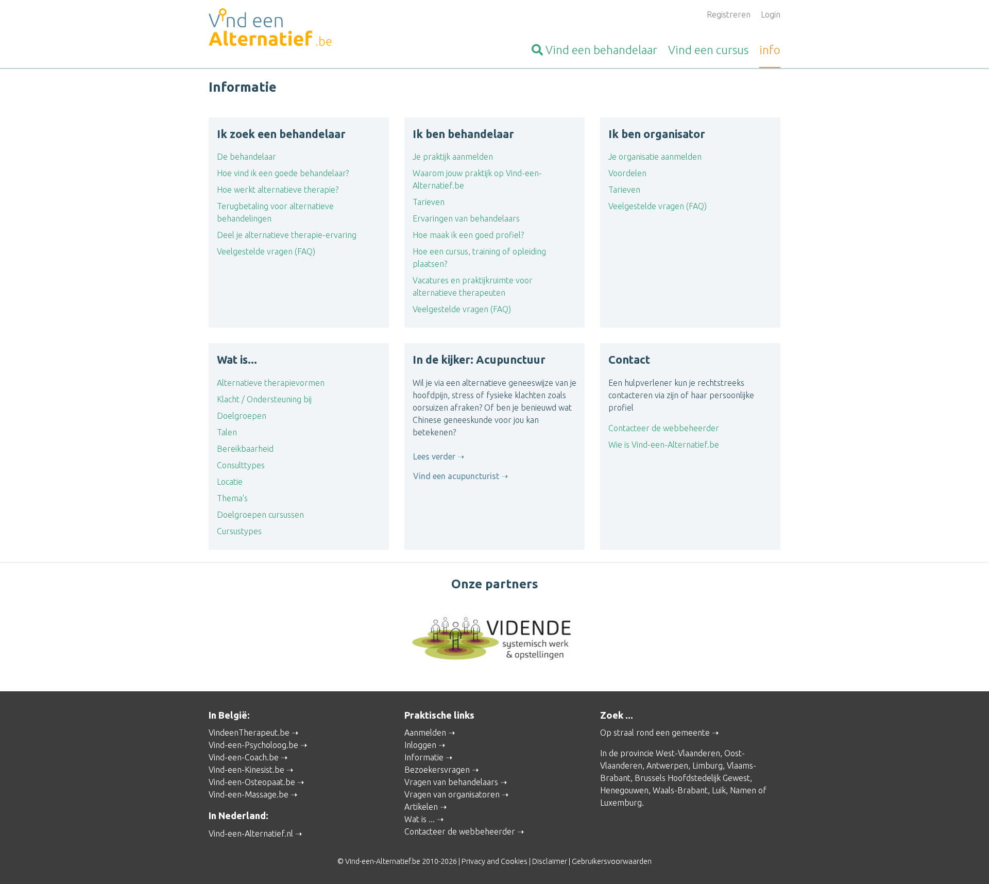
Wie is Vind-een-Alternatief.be (663, 444)
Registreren (729, 14)
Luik (719, 790)
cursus (708, 49)
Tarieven (429, 202)
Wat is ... (419, 819)
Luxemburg (621, 802)
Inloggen (420, 745)
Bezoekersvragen (437, 769)
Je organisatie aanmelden (655, 156)
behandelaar (601, 49)
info (769, 49)
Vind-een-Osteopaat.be (252, 782)
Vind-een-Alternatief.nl (251, 833)
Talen (227, 432)
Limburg (707, 765)
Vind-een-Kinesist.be (246, 769)
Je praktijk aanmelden (453, 156)
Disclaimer (549, 861)
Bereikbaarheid (245, 448)
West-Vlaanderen (688, 753)
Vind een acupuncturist (456, 476)
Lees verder (434, 456)
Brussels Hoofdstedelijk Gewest (692, 778)
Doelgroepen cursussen (260, 514)
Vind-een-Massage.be (248, 794)
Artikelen (421, 806)
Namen (743, 790)
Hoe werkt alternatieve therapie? (277, 189)
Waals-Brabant (680, 790)
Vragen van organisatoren (452, 794)
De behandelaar (246, 156)
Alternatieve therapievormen (271, 382)
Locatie (230, 481)
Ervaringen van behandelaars (466, 218)
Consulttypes (241, 465)
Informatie (424, 757)
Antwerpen (667, 765)
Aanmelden (425, 732)
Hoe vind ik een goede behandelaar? (283, 173)
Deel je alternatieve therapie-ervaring (286, 235)
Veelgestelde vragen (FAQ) (266, 251)
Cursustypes (239, 531)
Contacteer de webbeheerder (663, 428)
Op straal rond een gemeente (655, 732)
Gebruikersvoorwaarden (612, 861)
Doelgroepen (241, 415)
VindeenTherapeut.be (249, 732)
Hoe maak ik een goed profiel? (468, 235)
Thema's (232, 498)
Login (770, 14)
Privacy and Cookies (494, 861)
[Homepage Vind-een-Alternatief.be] (299, 28)
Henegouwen (624, 790)
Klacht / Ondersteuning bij (264, 399)
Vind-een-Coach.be (244, 757)
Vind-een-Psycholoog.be (253, 745)
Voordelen (627, 173)
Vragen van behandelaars (451, 782)
